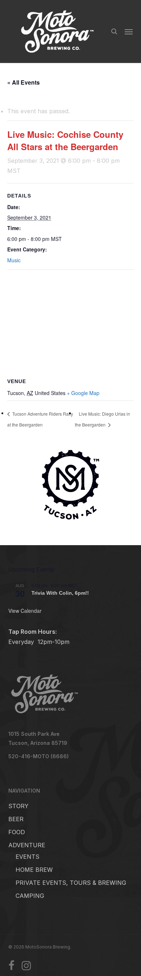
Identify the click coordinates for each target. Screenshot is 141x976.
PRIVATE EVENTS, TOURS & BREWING (71, 882)
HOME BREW (34, 869)
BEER (16, 819)
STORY (18, 806)
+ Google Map (83, 392)
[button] (129, 31)
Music (14, 260)
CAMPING (30, 895)
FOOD (16, 832)
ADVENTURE (26, 845)
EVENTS (27, 856)
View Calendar (25, 610)
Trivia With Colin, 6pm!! (60, 593)
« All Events (23, 82)
